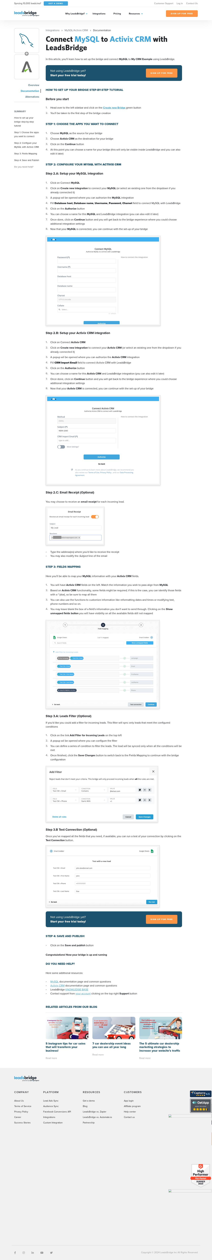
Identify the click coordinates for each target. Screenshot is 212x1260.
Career (17, 1117)
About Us (19, 1100)
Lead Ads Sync (50, 1100)
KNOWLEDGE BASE (76, 989)
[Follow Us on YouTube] (41, 1253)
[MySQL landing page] (26, 40)
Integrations (99, 13)
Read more (51, 1058)
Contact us (129, 1117)
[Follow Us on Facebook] (15, 1253)
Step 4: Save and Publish (26, 160)
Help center (130, 1111)
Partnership (89, 1122)
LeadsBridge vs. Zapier (94, 1111)
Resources (134, 13)
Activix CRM (57, 985)
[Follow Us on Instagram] (24, 1253)
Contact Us (192, 3)
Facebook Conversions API (57, 1111)
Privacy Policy (21, 1111)
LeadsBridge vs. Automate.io (97, 1117)
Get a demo (89, 1100)
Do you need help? (23, 166)
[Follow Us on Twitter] (51, 1253)
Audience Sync (51, 1106)
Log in (180, 3)
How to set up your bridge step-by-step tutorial (24, 121)
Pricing (117, 13)
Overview (33, 85)
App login (129, 1100)
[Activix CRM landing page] (26, 66)
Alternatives (32, 96)
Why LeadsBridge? (75, 13)
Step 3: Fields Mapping (25, 153)
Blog (85, 1106)
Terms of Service (22, 1106)
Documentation (30, 91)
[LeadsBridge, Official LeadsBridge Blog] (26, 13)
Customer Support (163, 3)
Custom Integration (53, 1122)
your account (83, 993)
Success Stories (22, 1122)
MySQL (54, 981)
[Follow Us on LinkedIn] (32, 1253)
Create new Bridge (114, 108)
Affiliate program (132, 1106)
